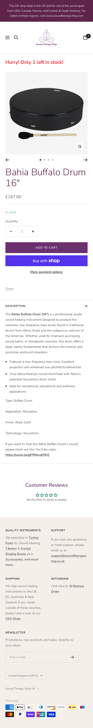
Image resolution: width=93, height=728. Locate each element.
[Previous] (7, 159)
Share (9, 289)
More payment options (46, 272)
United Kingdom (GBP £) (23, 676)
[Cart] (85, 38)
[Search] (16, 38)
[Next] (86, 159)
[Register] (72, 657)
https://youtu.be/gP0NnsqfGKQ (27, 455)
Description (15, 306)
